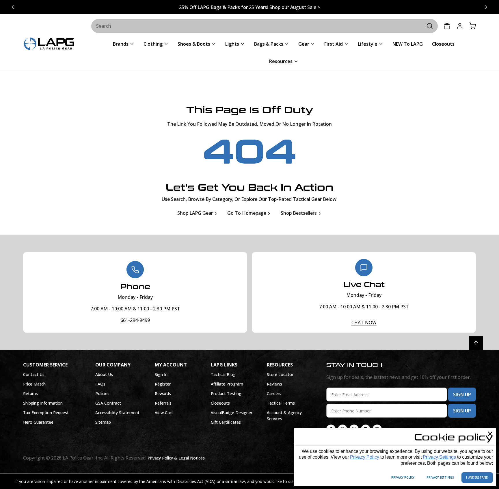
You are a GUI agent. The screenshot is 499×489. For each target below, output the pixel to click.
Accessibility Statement (117, 412)
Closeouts (220, 403)
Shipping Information (43, 403)
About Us (104, 374)
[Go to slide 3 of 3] (485, 7)
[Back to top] (476, 343)
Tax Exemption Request (46, 412)
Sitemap (103, 422)
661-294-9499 (135, 320)
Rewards (163, 393)
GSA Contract (108, 403)
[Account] (459, 26)
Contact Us (33, 374)
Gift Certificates (226, 422)
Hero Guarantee (38, 422)
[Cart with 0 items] (472, 26)
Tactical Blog (223, 374)
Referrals (163, 403)
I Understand (477, 477)
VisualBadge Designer (231, 412)
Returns (30, 393)
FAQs (100, 384)
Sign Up (462, 394)
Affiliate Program (227, 384)
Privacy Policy (364, 457)
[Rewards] (447, 26)
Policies (102, 393)
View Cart (164, 412)
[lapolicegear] (49, 44)
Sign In (161, 374)
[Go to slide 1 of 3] (13, 7)
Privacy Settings (439, 457)
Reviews (274, 384)
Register (163, 384)
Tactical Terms (281, 403)
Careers (274, 393)
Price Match (34, 384)
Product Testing (226, 393)
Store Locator (280, 374)
